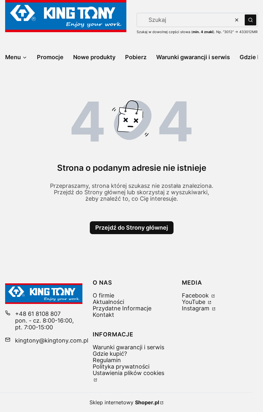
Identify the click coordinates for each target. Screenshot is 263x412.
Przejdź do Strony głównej (131, 227)
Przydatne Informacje (122, 308)
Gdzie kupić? (110, 353)
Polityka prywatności (121, 366)
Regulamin (107, 360)
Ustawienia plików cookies (128, 373)
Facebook (196, 295)
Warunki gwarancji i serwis (128, 347)
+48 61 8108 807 (38, 313)
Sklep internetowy (124, 402)
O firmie (103, 295)
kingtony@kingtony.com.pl (51, 340)
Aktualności (108, 301)
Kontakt (103, 314)
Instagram (196, 308)
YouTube (194, 301)
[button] (250, 19)
